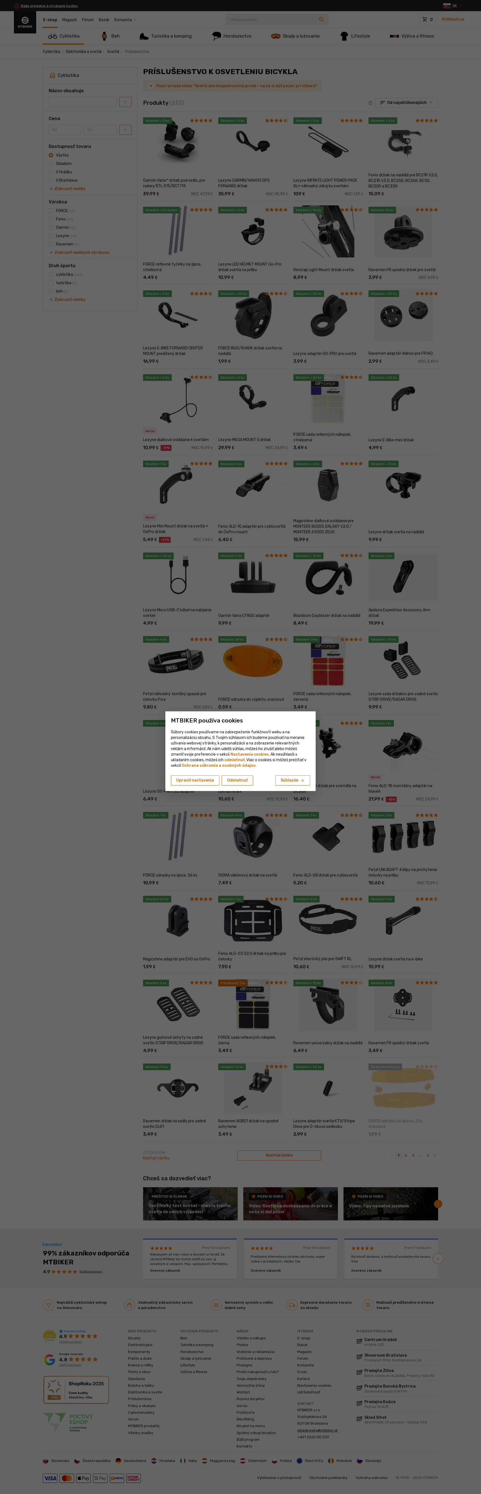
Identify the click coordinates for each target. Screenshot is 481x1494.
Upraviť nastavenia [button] (195, 780)
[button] (234, 760)
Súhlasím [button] (293, 781)
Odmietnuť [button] (237, 780)
